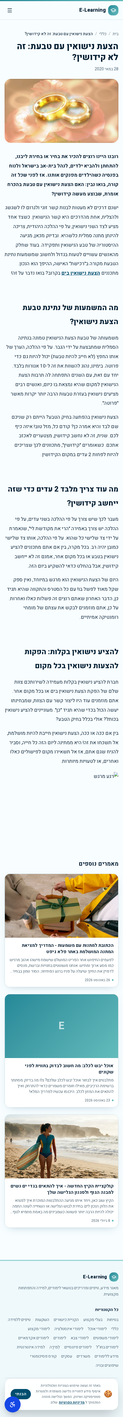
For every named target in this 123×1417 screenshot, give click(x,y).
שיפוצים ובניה (107, 1365)
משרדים (83, 1356)
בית (115, 34)
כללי (102, 34)
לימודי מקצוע (39, 1329)
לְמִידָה (54, 1347)
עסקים (66, 1356)
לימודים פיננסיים (78, 1347)
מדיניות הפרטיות (72, 1402)
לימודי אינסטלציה (68, 1329)
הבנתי (20, 1394)
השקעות (42, 1320)
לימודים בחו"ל (107, 1347)
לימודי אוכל (97, 1329)
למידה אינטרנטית (31, 1347)
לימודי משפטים (105, 1338)
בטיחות (112, 1320)
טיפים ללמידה (19, 1320)
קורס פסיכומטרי (43, 1356)
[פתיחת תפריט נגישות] (13, 1404)
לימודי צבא (80, 1338)
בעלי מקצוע (92, 1320)
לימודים (59, 1338)
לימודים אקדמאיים (33, 1338)
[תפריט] (10, 10)
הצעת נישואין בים (80, 273)
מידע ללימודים (106, 1356)
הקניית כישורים (66, 1320)
